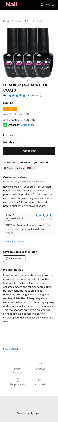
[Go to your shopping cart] (49, 4)
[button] (12, 5)
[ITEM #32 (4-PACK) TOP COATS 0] (29, 52)
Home (6, 21)
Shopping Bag (18, 384)
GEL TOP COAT (33, 21)
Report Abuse (48, 408)
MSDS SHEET (10, 348)
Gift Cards (40, 384)
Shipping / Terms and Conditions (20, 408)
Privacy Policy (41, 403)
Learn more (27, 124)
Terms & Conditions (20, 403)
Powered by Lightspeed (29, 413)
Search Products (18, 370)
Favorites (40, 368)
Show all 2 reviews (14, 241)
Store (18, 21)
